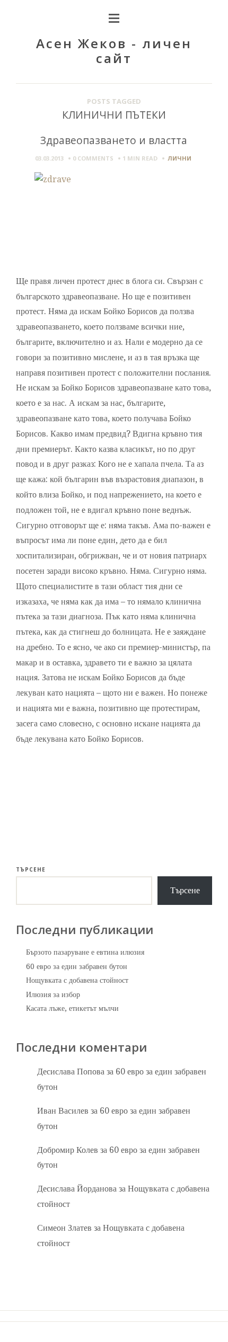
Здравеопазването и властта (113, 140)
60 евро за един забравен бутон (76, 966)
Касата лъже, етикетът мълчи (72, 1008)
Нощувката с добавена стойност (77, 980)
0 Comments (93, 158)
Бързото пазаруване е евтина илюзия (85, 952)
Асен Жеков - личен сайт (114, 50)
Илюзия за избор (53, 994)
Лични (179, 158)
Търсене (31, 869)
